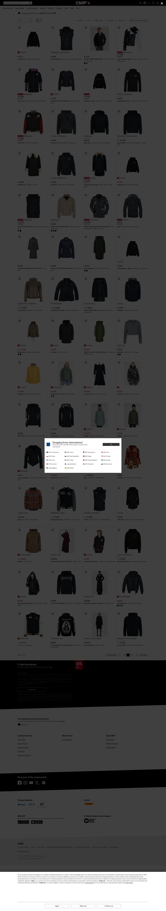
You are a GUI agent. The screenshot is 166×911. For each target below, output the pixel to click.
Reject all (83, 906)
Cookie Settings (89, 883)
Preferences (109, 906)
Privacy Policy (129, 883)
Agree (57, 906)
